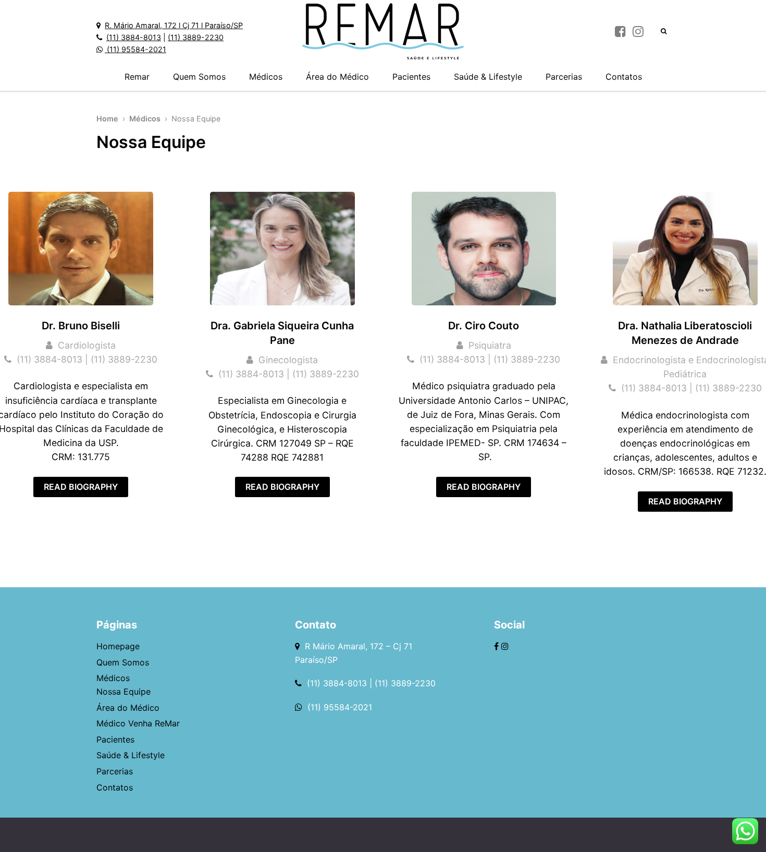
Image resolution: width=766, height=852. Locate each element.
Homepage (118, 646)
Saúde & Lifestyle (488, 76)
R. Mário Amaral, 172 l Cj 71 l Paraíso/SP (174, 25)
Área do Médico (337, 76)
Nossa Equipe (123, 691)
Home (107, 118)
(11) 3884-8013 (133, 37)
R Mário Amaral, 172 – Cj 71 (360, 646)
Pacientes (411, 76)
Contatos (624, 76)
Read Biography (81, 486)
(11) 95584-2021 (135, 49)
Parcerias (564, 76)
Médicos (265, 76)
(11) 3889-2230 (196, 37)
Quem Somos (199, 76)
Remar (137, 76)
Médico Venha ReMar (138, 723)
